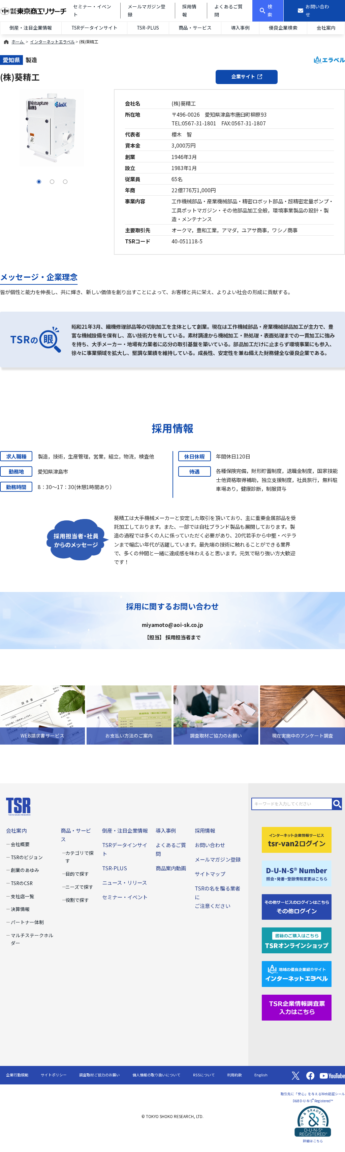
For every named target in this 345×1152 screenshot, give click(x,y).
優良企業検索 (283, 27)
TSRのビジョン (27, 857)
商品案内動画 (171, 868)
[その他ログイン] (297, 906)
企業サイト (243, 76)
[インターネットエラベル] (297, 973)
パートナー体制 (27, 922)
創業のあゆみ (25, 870)
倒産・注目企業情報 (30, 27)
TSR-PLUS (148, 27)
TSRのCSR (22, 883)
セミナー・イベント (125, 897)
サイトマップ (210, 873)
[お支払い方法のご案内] (129, 714)
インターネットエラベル (52, 42)
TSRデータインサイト (94, 27)
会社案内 (326, 27)
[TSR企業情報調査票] (297, 1006)
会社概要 (20, 844)
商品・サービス (195, 27)
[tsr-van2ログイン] (297, 839)
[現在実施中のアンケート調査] (302, 714)
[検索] (337, 804)
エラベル (333, 59)
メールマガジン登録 (217, 859)
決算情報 (20, 909)
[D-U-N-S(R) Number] (297, 872)
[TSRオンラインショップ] (297, 939)
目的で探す (77, 873)
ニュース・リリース (124, 882)
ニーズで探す (79, 886)
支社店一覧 (22, 896)
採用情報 (205, 830)
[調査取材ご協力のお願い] (216, 714)
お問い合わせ (210, 844)
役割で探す (77, 900)
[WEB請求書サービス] (42, 714)
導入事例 (240, 27)
